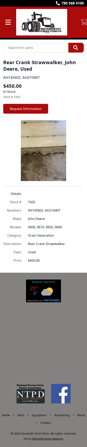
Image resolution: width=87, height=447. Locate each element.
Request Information (26, 109)
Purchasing (62, 415)
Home (6, 415)
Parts (20, 415)
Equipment (39, 415)
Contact (45, 423)
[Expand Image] (76, 174)
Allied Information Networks (47, 438)
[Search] (76, 48)
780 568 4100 (73, 3)
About (81, 415)
